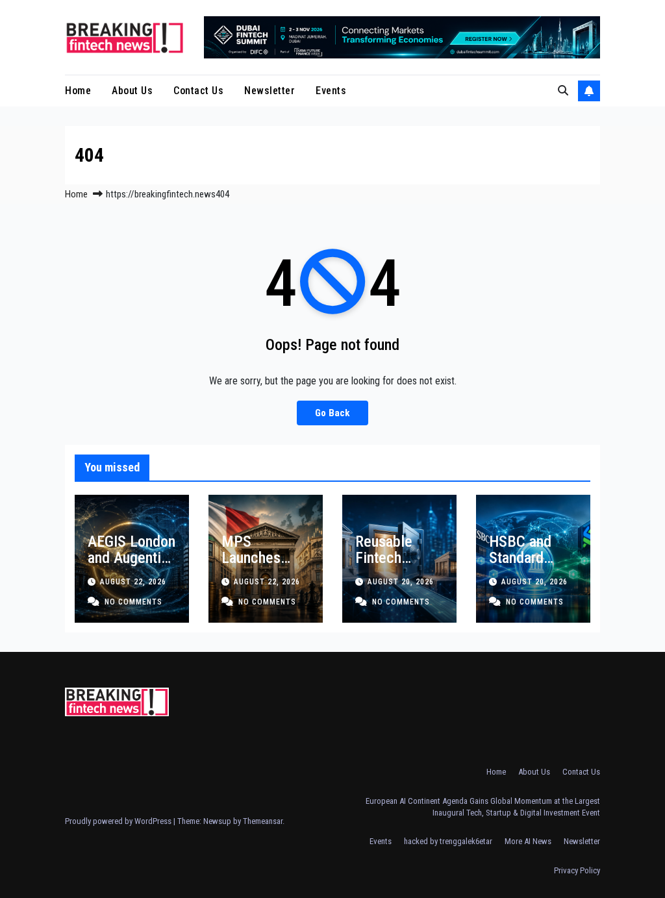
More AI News (528, 841)
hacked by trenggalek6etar (448, 841)
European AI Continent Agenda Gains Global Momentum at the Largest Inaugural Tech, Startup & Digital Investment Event (483, 806)
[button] (563, 90)
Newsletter (269, 90)
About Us (132, 90)
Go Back (332, 413)
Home (78, 90)
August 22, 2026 (133, 581)
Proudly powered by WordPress (119, 821)
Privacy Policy (577, 870)
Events (331, 90)
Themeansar (262, 821)
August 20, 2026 (401, 581)
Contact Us (198, 90)
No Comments (133, 601)
